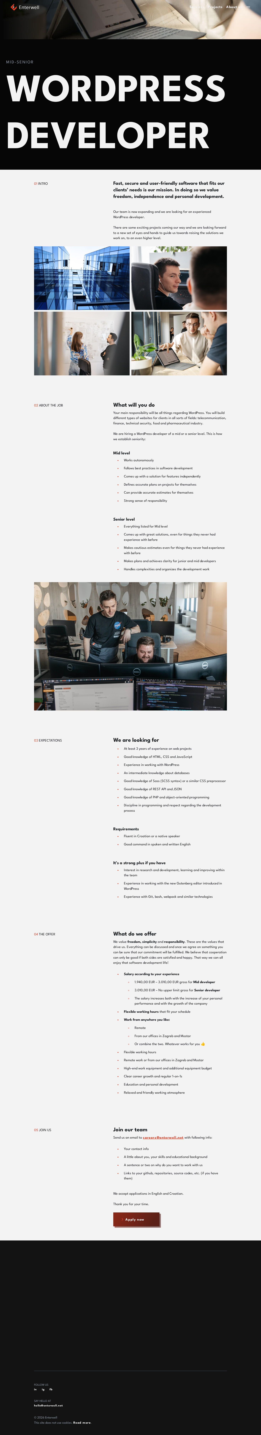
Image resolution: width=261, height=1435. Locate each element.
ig (43, 1389)
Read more (82, 1422)
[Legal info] (45, 1358)
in (35, 1389)
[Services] (43, 1266)
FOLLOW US (41, 1385)
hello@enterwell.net (48, 1405)
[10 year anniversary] (56, 1307)
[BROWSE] (39, 1254)
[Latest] (41, 1327)
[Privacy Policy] (49, 1348)
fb (51, 1389)
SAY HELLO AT (42, 1401)
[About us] (43, 1286)
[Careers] (42, 1297)
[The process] (46, 1317)
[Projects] (42, 1276)
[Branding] (44, 1337)
